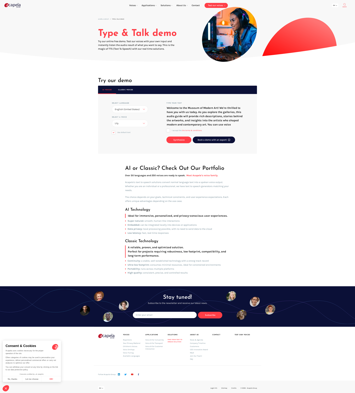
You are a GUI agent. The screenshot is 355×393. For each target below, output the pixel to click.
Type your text (174, 103)
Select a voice (119, 117)
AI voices (107, 90)
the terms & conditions (192, 130)
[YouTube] (132, 374)
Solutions (166, 5)
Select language (120, 103)
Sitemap (224, 388)
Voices (132, 5)
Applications (148, 5)
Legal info (213, 388)
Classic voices (125, 90)
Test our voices (242, 335)
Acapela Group (103, 19)
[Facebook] (138, 374)
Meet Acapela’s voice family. (202, 175)
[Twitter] (125, 374)
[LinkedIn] (119, 374)
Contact (216, 335)
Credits (233, 388)
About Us (181, 5)
